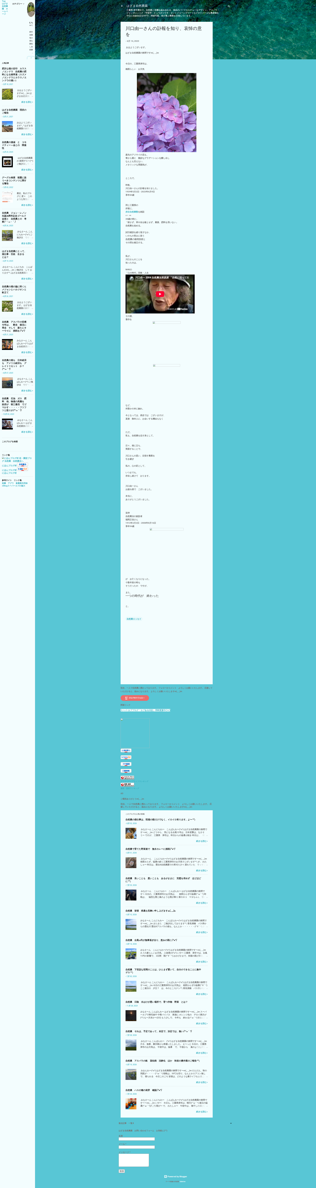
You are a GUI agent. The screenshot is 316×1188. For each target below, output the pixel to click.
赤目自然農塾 (132, 212)
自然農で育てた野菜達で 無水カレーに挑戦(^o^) (150, 849)
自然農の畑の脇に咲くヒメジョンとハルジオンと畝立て (14, 289)
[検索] (228, 7)
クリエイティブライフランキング (134, 781)
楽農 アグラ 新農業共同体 (15, 483)
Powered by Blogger (177, 1176)
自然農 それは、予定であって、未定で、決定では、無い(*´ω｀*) (158, 1031)
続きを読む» (202, 841)
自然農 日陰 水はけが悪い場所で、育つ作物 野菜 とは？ (157, 1002)
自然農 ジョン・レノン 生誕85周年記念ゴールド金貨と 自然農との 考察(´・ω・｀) (15, 217)
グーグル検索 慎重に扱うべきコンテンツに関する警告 (14, 180)
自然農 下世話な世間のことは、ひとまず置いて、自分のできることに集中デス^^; (163, 971)
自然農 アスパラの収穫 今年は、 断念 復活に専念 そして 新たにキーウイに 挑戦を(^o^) (15, 326)
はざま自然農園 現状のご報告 (14, 111)
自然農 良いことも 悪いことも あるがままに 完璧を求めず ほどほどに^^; (163, 880)
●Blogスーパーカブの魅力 (13, 486)
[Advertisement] (222, 59)
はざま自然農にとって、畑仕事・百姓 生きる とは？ (14, 254)
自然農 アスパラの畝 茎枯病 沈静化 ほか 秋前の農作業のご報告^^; (163, 1060)
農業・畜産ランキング (130, 788)
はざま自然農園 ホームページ (5, 8)
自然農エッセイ (134, 619)
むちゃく (31, 23)
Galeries (183, 1181)
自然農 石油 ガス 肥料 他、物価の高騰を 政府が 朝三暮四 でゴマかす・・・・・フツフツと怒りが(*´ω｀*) (14, 404)
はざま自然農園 (137, 6)
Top (4, 1)
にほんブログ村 (9, 465)
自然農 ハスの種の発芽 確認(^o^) (144, 1090)
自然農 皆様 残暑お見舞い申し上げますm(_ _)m (150, 910)
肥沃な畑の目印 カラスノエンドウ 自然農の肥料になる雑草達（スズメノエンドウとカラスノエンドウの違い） (14, 74)
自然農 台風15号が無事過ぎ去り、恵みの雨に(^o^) (151, 940)
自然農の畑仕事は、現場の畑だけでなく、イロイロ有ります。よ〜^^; (160, 819)
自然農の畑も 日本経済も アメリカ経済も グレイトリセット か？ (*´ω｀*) (14, 365)
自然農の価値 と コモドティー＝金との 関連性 (14, 145)
